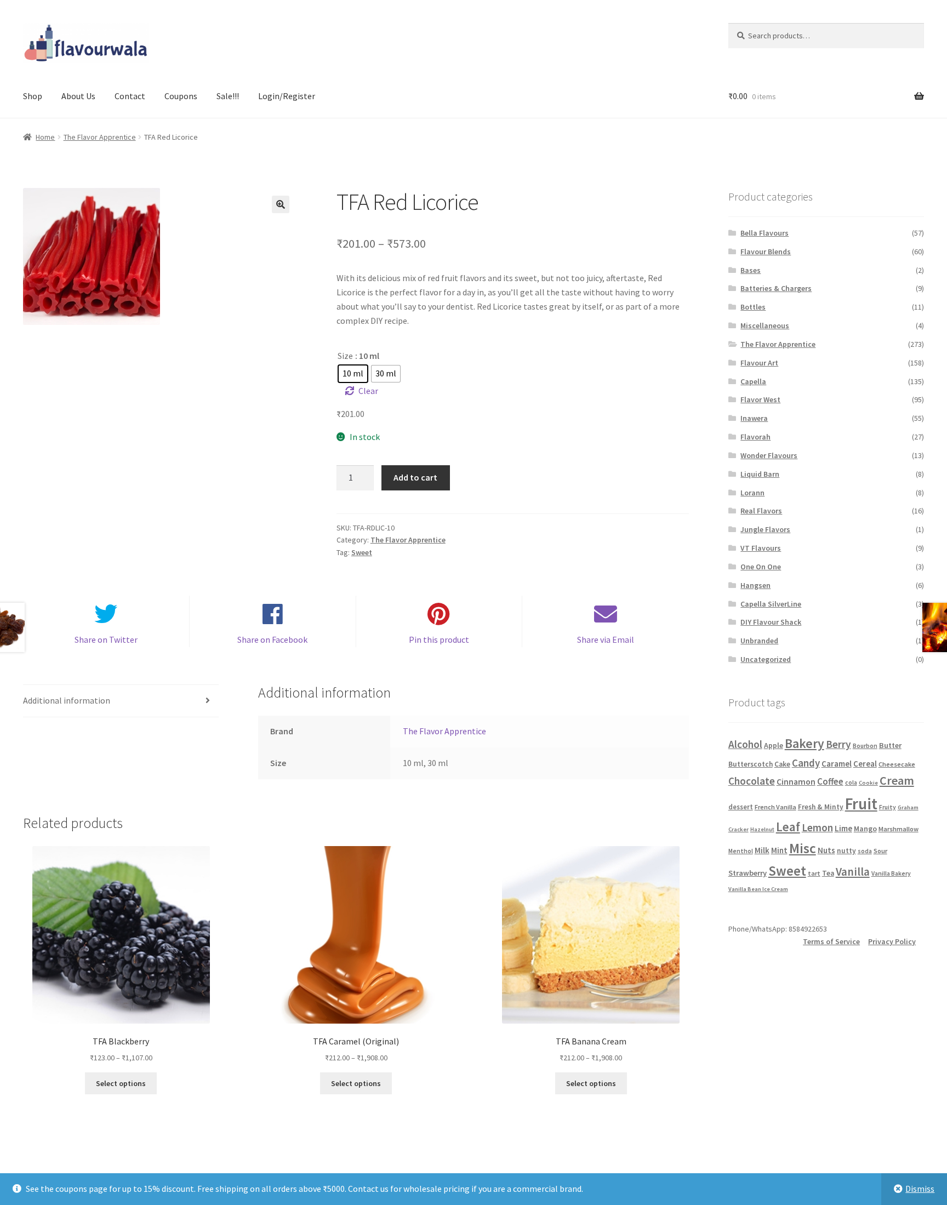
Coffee (830, 781)
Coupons (180, 95)
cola (851, 782)
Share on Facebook (272, 639)
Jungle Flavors (765, 529)
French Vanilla (775, 807)
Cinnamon (796, 781)
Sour (880, 851)
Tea (828, 873)
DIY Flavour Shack (770, 622)
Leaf (788, 827)
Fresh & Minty (820, 807)
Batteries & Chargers (776, 288)
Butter (890, 745)
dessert (740, 807)
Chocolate (751, 780)
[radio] (353, 374)
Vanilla (853, 872)
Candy (806, 762)
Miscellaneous (764, 325)
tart (814, 873)
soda (865, 851)
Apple (773, 745)
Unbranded (759, 641)
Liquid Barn (759, 474)
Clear (368, 390)
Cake (782, 764)
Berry (838, 744)
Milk (762, 850)
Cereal (865, 763)
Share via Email (605, 639)
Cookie (868, 782)
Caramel (837, 763)
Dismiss (919, 1188)
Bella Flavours (764, 233)
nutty (846, 850)
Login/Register (286, 95)
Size (345, 355)
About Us (78, 95)
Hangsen (755, 585)
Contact (130, 95)
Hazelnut (762, 829)
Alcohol (745, 744)
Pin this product (439, 639)
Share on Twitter (106, 639)
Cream (897, 780)
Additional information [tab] (66, 700)
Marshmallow (898, 829)
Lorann (752, 493)
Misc (802, 848)
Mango (865, 828)
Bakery (804, 743)
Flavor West (760, 399)
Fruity (887, 807)
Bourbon (865, 746)
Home (45, 137)
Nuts (826, 850)
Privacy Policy (892, 941)
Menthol (740, 851)
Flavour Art (759, 363)
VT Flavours (760, 548)
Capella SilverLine (770, 604)
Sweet (361, 552)
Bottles (753, 307)
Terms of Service (831, 941)
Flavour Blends (765, 251)
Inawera (754, 418)
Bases (750, 270)
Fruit (861, 803)
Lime (843, 828)
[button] (280, 204)
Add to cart (415, 477)
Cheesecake (896, 764)
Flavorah (755, 437)
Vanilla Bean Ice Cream (758, 889)
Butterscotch (750, 764)
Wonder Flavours (768, 455)
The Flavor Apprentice (100, 137)
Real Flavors (761, 511)
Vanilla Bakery (891, 873)
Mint (779, 850)
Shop (32, 95)
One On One (760, 567)
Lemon (817, 827)
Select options (121, 1083)
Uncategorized (765, 659)
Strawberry (747, 873)
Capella (753, 381)
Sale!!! (227, 95)
